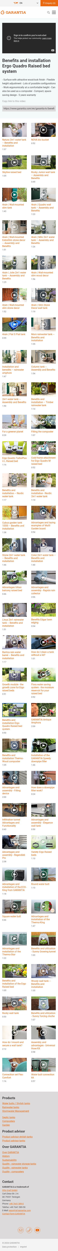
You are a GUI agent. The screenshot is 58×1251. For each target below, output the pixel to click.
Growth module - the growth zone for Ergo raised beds (13, 687)
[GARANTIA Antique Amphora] (43, 709)
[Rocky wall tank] (14, 1003)
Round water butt (40, 884)
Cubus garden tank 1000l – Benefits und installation (13, 525)
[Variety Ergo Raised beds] (43, 841)
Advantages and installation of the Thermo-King (40, 919)
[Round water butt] (43, 874)
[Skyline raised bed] (14, 162)
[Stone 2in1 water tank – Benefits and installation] (14, 545)
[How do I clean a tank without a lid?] (43, 642)
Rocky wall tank (10, 1013)
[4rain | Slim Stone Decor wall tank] (43, 294)
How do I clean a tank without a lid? (42, 653)
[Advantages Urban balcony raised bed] (14, 577)
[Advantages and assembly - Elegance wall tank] (43, 809)
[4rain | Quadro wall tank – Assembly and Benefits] (43, 194)
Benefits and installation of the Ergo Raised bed (14, 983)
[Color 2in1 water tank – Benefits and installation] (43, 545)
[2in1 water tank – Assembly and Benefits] (14, 389)
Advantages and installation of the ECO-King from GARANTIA (14, 887)
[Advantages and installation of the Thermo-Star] (14, 938)
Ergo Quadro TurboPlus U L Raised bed (14, 460)
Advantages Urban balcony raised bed (12, 589)
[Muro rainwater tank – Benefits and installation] (43, 324)
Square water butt (11, 916)
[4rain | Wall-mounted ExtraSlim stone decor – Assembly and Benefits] (14, 226)
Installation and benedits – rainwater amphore (13, 369)
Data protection (9, 1247)
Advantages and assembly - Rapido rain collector (43, 590)
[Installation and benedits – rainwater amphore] (14, 356)
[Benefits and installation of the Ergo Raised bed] (14, 970)
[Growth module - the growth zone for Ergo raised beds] (14, 674)
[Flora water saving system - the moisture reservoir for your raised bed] (43, 674)
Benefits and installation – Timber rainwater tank (42, 402)
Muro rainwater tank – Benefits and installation (43, 337)
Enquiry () (50, 3)
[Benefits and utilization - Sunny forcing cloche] (43, 1003)
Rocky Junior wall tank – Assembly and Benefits (43, 175)
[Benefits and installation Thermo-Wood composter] (14, 745)
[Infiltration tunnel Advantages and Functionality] (14, 809)
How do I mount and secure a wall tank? (12, 1044)
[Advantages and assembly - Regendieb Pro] (14, 841)
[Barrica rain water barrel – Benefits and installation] (14, 642)
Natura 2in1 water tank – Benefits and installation (14, 142)
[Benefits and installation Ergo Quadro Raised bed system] (14, 709)
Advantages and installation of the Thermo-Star (11, 951)
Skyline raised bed (11, 172)
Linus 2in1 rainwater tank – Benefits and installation (13, 622)
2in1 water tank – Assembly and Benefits (14, 401)
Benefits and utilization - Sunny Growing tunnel (43, 950)
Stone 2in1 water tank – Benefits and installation (13, 558)
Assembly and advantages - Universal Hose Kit (43, 1045)
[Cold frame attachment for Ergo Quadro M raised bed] (43, 447)
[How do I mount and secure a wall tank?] (14, 1032)
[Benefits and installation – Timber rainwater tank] (43, 389)
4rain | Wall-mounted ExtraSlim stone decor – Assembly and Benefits (13, 242)
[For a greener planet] (14, 421)
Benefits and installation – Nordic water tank (13, 493)
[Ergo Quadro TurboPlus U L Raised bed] (14, 448)
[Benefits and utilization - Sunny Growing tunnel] (43, 938)
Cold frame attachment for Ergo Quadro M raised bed (43, 460)
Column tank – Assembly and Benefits (43, 368)
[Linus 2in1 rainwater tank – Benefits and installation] (14, 609)
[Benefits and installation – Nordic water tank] (14, 480)
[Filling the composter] (43, 421)
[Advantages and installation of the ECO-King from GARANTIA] (14, 874)
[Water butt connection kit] (43, 1064)
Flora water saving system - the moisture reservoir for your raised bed (42, 689)
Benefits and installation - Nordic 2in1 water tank (41, 493)
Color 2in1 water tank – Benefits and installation (43, 558)
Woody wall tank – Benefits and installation (41, 984)
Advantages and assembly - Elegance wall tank (42, 822)
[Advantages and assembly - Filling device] (14, 777)
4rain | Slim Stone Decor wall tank (40, 306)
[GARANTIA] (13, 12)
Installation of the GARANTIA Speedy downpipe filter (41, 758)
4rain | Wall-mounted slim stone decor (13, 306)
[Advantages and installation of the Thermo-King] (43, 906)
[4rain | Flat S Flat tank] (14, 324)
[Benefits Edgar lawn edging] (43, 609)
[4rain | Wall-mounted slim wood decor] (43, 262)
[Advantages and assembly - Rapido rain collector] (43, 577)
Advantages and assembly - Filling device (11, 790)
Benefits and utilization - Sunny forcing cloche (43, 1015)
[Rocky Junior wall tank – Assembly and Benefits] (43, 162)
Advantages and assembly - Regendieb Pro (13, 855)
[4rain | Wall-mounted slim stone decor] (14, 294)
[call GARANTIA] (29, 1230)
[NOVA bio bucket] (43, 129)
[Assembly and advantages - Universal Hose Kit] (43, 1032)
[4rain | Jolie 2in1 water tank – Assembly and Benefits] (14, 262)
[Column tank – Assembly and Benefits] (43, 356)
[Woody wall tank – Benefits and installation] (43, 970)
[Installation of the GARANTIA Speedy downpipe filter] (43, 745)
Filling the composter (42, 431)
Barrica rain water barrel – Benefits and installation (13, 655)
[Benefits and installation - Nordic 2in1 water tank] (43, 480)
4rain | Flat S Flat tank (13, 334)
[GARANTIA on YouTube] (37, 1230)
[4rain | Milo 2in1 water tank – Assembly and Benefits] (43, 226)
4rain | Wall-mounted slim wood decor (42, 274)
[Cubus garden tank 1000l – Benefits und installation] (14, 512)
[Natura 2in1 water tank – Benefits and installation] (14, 129)
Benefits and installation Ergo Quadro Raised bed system (12, 725)
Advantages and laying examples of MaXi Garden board (43, 525)
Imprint (23, 1247)
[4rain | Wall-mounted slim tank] (14, 194)
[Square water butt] (14, 906)
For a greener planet (12, 431)
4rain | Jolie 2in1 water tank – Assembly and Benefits (14, 275)
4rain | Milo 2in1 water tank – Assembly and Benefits (43, 240)
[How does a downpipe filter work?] (43, 777)
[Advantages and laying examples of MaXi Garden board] (43, 512)
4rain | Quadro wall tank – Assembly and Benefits (42, 207)
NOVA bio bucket (40, 139)
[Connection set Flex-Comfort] (14, 1064)
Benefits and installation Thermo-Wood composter (12, 758)
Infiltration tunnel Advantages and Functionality (11, 822)
